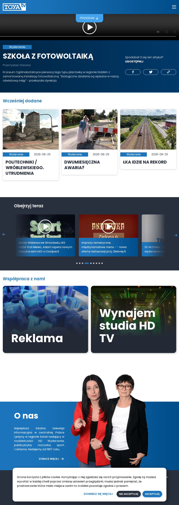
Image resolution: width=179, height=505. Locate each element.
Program (87, 18)
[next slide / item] (176, 235)
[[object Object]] (133, 72)
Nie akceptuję (128, 494)
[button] (77, 263)
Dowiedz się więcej (98, 494)
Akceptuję (152, 494)
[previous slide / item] (4, 235)
